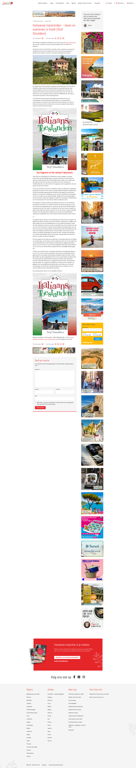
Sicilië (28, 741)
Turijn (49, 734)
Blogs (51, 3)
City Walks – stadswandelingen (56, 694)
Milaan (49, 706)
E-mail (58, 389)
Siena (49, 731)
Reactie (37, 369)
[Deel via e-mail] (58, 38)
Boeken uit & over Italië (38, 21)
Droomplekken (60, 3)
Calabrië (29, 703)
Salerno (50, 728)
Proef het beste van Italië (75, 722)
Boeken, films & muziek (84, 3)
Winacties (71, 730)
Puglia (28, 734)
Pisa (49, 719)
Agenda (73, 3)
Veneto (28, 756)
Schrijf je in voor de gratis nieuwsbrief (67, 657)
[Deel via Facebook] (56, 38)
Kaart (67, 3)
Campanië (29, 706)
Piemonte (29, 731)
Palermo (50, 713)
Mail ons (131, 3)
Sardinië (29, 737)
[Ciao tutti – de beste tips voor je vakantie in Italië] (7, 3)
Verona (49, 741)
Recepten (97, 3)
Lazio (28, 716)
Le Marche (29, 719)
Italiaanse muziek (73, 713)
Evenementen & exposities (76, 706)
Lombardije (30, 725)
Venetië (50, 737)
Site (36, 396)
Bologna (50, 697)
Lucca (49, 703)
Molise (28, 728)
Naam (37, 389)
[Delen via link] (63, 38)
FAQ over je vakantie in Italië (76, 694)
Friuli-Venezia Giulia (32, 713)
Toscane (29, 744)
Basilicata (29, 700)
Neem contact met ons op (96, 697)
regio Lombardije (69, 42)
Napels (49, 709)
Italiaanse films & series (75, 709)
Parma (49, 716)
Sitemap (44, 765)
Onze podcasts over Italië (75, 719)
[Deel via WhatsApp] (61, 38)
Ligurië (28, 722)
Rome (49, 725)
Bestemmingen (42, 3)
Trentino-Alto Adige (32, 747)
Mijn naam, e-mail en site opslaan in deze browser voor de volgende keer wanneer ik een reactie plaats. (55, 403)
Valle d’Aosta (30, 753)
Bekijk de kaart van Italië (33, 694)
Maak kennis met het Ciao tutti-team (99, 694)
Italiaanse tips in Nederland (76, 716)
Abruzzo (29, 697)
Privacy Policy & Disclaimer (56, 765)
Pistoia (49, 722)
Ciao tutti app (72, 700)
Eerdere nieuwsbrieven (61, 661)
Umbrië (29, 750)
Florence (50, 700)
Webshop (120, 3)
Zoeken (110, 3)
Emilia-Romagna (31, 709)
